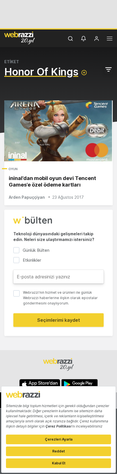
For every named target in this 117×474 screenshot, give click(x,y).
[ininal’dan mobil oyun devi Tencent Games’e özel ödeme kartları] (58, 130)
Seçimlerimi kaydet (58, 320)
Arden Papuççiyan (27, 197)
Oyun (13, 169)
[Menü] (109, 39)
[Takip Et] (84, 72)
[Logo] (19, 38)
